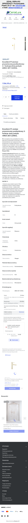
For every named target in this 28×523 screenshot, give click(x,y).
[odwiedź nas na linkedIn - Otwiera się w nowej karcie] (8, 516)
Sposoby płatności (6, 477)
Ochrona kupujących (7, 500)
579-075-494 (20, 5)
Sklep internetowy (12, 521)
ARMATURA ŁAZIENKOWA (19, 23)
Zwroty (4, 471)
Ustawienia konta (6, 485)
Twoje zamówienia (6, 483)
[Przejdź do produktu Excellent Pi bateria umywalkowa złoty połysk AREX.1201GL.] (14, 365)
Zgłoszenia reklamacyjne (8, 463)
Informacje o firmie (6, 498)
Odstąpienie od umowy (7, 455)
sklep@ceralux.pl (15, 7)
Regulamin (4, 449)
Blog (3, 496)
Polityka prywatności (7, 451)
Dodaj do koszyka (17, 97)
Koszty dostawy (6, 475)
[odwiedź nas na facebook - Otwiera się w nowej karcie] (2, 516)
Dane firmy (4, 453)
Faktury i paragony (6, 473)
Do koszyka (12, 388)
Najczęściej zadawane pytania (9, 457)
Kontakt (4, 494)
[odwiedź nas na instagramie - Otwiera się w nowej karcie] (5, 516)
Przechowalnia (5, 487)
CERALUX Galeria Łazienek (6, 23)
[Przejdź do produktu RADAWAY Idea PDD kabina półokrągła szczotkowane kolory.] (14, 412)
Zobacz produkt (14, 431)
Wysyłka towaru (6, 469)
